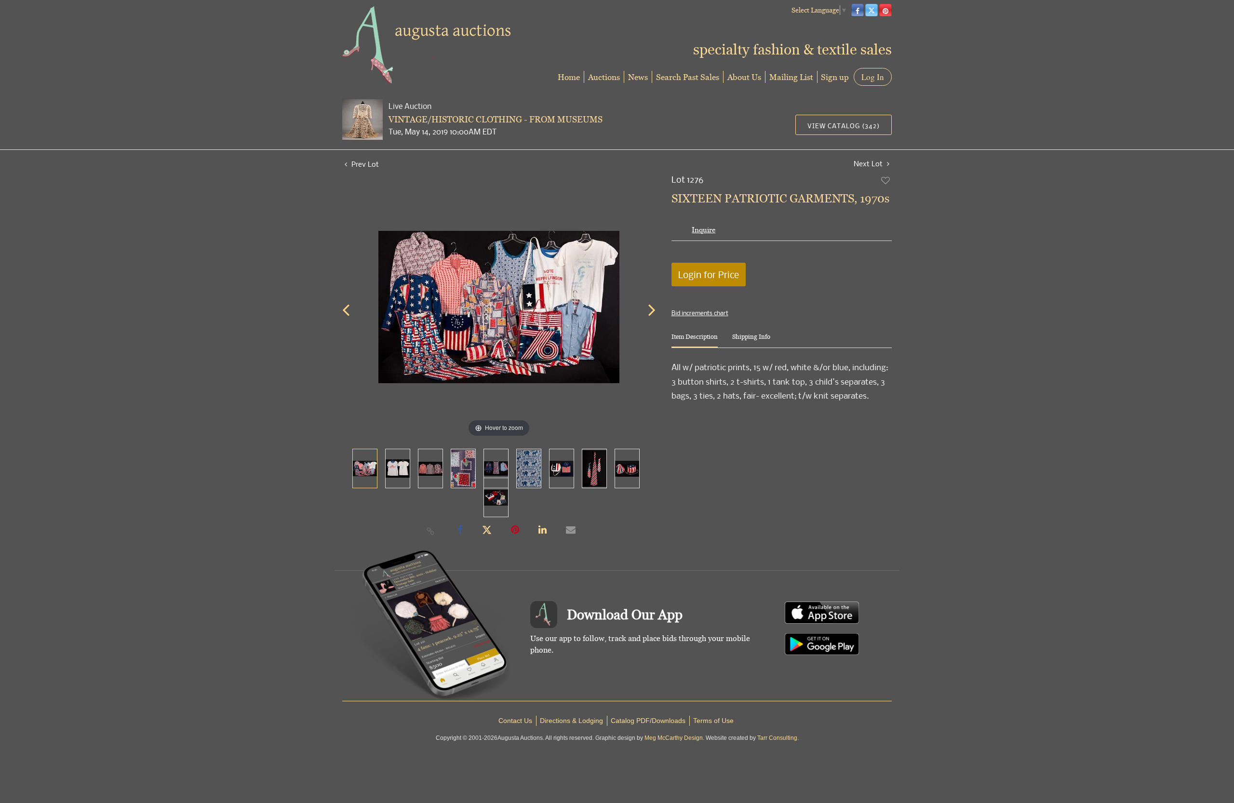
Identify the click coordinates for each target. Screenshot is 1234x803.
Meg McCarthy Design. (674, 738)
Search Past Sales (687, 76)
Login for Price (708, 274)
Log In (872, 76)
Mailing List (791, 76)
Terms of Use (713, 720)
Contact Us (515, 720)
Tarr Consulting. (778, 738)
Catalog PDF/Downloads (648, 720)
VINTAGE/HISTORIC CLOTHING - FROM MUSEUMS (496, 119)
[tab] (694, 340)
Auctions (604, 76)
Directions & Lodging (571, 720)
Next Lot (869, 164)
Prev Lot (364, 164)
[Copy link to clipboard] (431, 530)
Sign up (835, 76)
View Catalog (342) (843, 125)
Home (569, 76)
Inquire (703, 230)
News (638, 76)
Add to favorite (886, 180)
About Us (744, 76)
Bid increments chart (699, 312)
